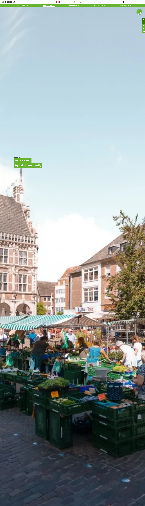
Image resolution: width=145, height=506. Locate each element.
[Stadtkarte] (143, 28)
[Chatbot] (143, 31)
